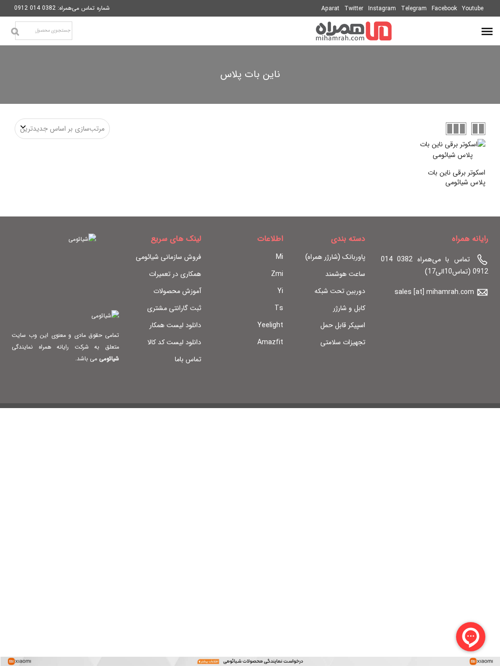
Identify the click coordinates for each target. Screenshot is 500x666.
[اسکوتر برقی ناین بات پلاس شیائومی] (452, 149)
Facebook (444, 8)
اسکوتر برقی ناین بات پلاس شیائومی (456, 177)
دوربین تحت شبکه (339, 291)
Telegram (414, 8)
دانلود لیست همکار (175, 325)
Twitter (353, 8)
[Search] (15, 31)
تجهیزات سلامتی (342, 342)
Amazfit (270, 342)
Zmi (277, 274)
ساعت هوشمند (345, 274)
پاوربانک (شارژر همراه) (335, 257)
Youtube (472, 8)
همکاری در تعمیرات (175, 274)
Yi (280, 291)
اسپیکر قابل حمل (342, 325)
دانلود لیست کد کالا (174, 342)
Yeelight (270, 325)
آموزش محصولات (177, 291)
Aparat (330, 8)
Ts (278, 308)
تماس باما (188, 359)
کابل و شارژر (349, 308)
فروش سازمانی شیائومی (168, 257)
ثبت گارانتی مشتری (174, 308)
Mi (279, 257)
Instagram (382, 8)
